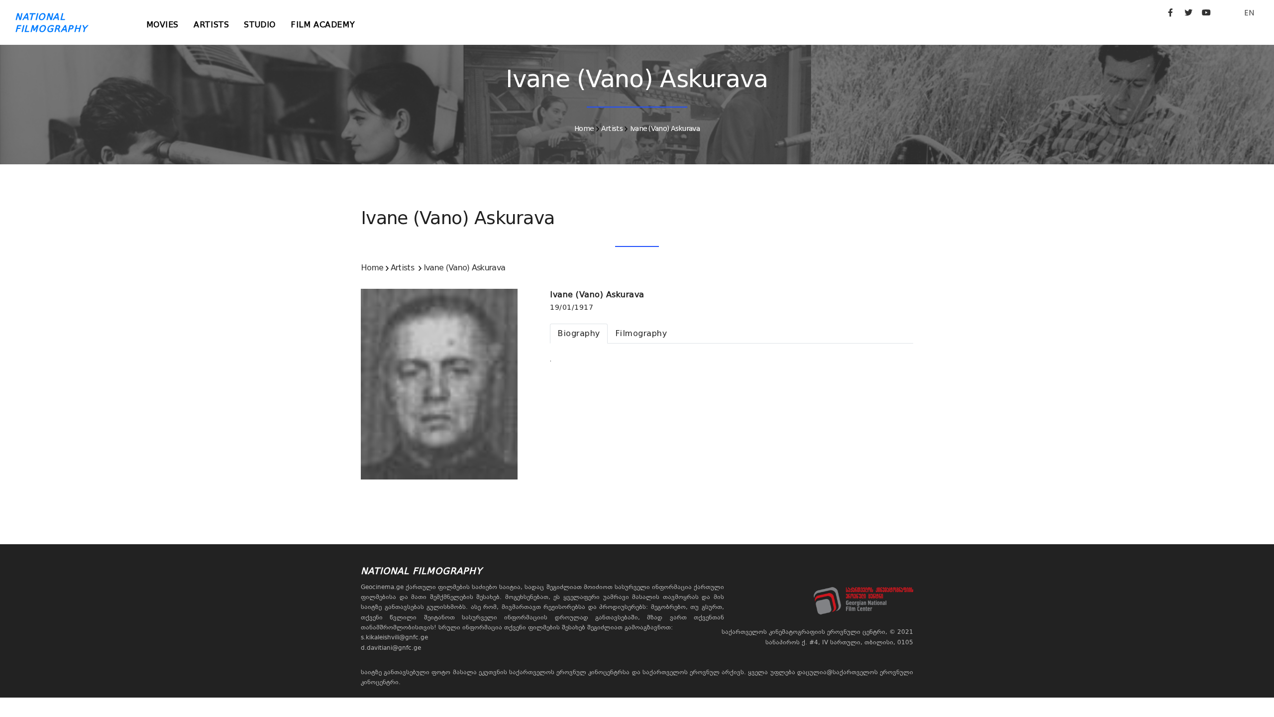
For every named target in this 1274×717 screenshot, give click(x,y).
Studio (260, 24)
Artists (211, 24)
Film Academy (323, 24)
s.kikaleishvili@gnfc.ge (394, 637)
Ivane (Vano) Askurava (665, 128)
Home (584, 128)
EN (1249, 12)
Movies (162, 24)
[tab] (579, 334)
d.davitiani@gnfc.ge (391, 647)
